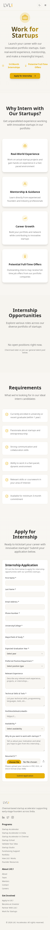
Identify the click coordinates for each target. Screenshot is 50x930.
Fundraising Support (11, 851)
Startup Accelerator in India (14, 833)
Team (4, 877)
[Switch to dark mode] (39, 5)
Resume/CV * (11, 756)
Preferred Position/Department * (19, 661)
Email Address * (12, 602)
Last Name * (10, 589)
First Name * (10, 578)
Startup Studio (8, 847)
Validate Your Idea (10, 844)
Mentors (5, 881)
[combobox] (25, 653)
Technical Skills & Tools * (15, 693)
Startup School (8, 840)
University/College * (13, 625)
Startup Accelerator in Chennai (15, 836)
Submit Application (25, 775)
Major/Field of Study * (14, 637)
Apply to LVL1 (7, 900)
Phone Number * (12, 613)
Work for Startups (9, 911)
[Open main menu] (45, 5)
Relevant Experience (14, 673)
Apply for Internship (23, 76)
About (4, 874)
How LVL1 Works (9, 858)
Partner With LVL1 (9, 907)
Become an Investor (10, 904)
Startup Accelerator (10, 829)
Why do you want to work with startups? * (23, 736)
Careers (5, 888)
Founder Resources (10, 862)
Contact (5, 885)
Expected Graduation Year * (17, 648)
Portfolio (5, 854)
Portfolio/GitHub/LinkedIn (16, 711)
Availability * (10, 723)
